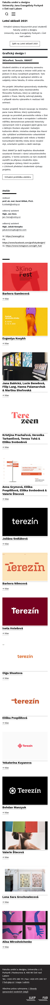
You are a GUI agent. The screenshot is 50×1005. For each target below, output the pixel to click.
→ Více (5, 299)
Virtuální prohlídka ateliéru (18, 177)
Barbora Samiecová (15, 293)
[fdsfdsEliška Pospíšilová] (25, 701)
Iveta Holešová (12, 628)
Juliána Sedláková (15, 538)
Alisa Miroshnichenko (17, 941)
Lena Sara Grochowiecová (20, 897)
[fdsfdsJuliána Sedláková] (25, 522)
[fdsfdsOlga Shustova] (25, 656)
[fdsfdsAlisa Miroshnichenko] (25, 925)
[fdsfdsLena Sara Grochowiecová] (25, 880)
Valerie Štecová (13, 852)
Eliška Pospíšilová (14, 717)
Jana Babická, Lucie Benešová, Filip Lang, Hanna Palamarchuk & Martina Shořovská (23, 387)
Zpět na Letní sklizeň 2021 (25, 43)
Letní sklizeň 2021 (14, 20)
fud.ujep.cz (9, 982)
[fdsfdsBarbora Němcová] (25, 567)
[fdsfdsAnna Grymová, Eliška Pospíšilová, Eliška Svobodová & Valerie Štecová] (25, 470)
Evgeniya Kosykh (14, 338)
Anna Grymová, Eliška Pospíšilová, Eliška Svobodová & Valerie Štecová (24, 490)
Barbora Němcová (14, 583)
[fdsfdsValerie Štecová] (25, 836)
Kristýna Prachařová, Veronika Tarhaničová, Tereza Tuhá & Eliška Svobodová (23, 438)
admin (26, 982)
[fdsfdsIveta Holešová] (25, 612)
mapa (18, 982)
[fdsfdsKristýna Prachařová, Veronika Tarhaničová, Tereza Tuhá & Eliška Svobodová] (25, 418)
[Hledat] (7, 14)
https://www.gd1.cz (15, 236)
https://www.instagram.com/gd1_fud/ (24, 246)
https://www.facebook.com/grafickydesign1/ (23, 242)
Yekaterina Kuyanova (16, 762)
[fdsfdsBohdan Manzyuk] (25, 791)
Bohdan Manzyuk (14, 807)
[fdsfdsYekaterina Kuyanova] (25, 746)
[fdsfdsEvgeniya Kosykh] (25, 322)
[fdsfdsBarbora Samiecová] (25, 277)
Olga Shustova (12, 673)
